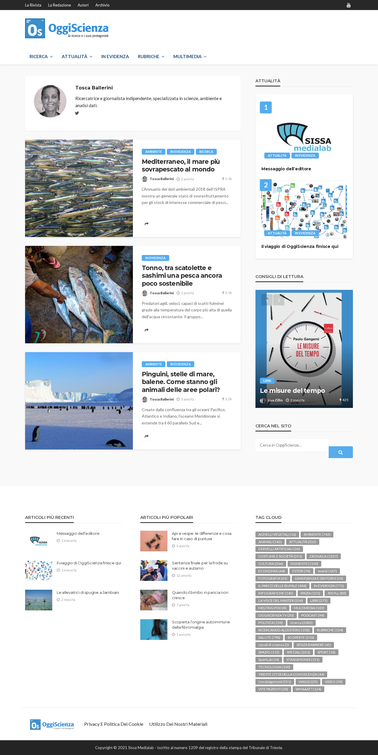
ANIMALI (270, 542)
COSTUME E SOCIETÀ (280, 556)
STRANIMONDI (303, 659)
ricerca (206, 151)
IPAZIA (310, 593)
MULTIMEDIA (187, 56)
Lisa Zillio (275, 400)
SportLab (268, 659)
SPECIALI (298, 652)
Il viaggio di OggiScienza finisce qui (299, 246)
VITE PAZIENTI (273, 689)
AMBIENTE (153, 151)
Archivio (102, 5)
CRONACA (323, 556)
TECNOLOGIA (274, 667)
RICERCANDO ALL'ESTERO (283, 630)
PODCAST (312, 615)
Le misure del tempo (292, 390)
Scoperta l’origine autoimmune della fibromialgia (201, 625)
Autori (83, 5)
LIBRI (267, 381)
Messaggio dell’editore (286, 168)
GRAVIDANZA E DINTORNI (319, 578)
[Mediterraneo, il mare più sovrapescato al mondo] (79, 188)
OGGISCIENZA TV (276, 615)
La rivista (33, 5)
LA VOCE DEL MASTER (280, 600)
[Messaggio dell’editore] (304, 132)
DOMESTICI (304, 563)
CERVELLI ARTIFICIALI (279, 549)
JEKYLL (337, 593)
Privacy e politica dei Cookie (113, 724)
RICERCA (39, 56)
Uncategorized (274, 681)
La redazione (59, 5)
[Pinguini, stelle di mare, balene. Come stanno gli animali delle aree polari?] (79, 401)
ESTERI (301, 571)
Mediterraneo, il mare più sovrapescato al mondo (181, 165)
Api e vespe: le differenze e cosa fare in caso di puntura (201, 536)
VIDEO (334, 681)
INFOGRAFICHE (275, 593)
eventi (327, 571)
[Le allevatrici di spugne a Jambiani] (38, 600)
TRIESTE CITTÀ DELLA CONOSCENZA (291, 674)
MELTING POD (272, 608)
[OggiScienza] (67, 28)
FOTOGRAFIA (272, 578)
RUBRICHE (148, 56)
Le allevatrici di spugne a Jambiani (88, 592)
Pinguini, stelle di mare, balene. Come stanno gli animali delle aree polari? (181, 381)
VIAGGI (308, 681)
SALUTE (269, 637)
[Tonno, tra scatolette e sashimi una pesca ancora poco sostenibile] (79, 294)
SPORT (326, 652)
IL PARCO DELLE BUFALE (282, 586)
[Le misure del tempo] (304, 349)
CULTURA (270, 563)
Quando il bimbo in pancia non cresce (200, 595)
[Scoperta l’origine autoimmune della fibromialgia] (153, 629)
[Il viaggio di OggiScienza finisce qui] (304, 210)
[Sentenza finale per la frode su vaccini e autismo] (153, 570)
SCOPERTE (301, 637)
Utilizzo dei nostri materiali (178, 724)
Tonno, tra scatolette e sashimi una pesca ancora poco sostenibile (182, 275)
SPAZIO (268, 652)
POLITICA (270, 622)
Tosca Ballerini (162, 179)
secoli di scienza (273, 645)
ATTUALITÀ (74, 56)
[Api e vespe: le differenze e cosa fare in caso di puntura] (153, 541)
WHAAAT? (308, 689)
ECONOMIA (271, 571)
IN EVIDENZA (115, 56)
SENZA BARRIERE (313, 645)
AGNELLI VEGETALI (277, 534)
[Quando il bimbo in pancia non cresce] (153, 600)
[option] (304, 349)
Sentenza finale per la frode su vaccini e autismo (200, 565)
